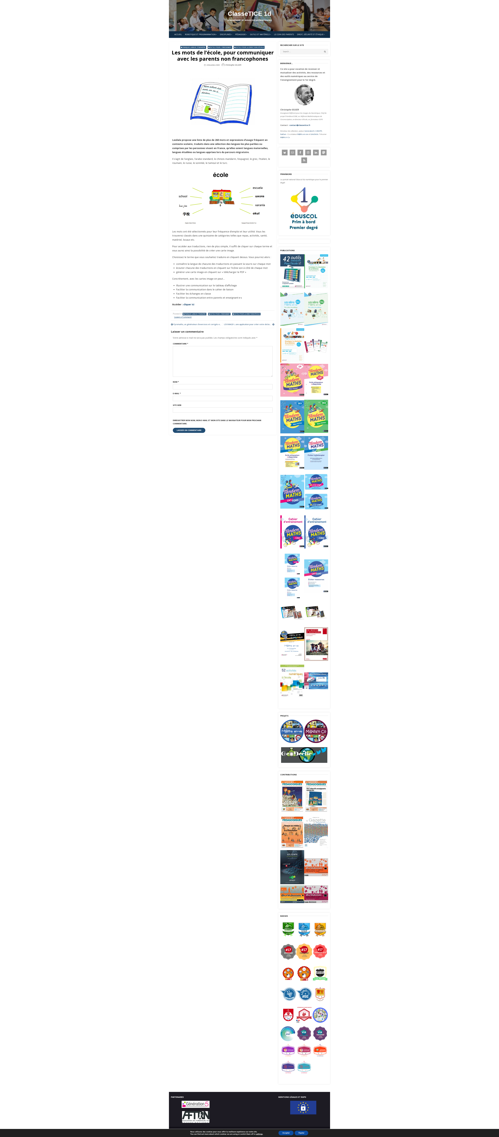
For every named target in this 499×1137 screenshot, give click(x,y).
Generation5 (309, 131)
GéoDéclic (314, 134)
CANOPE (318, 131)
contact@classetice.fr (299, 125)
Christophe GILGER (233, 65)
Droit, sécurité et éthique (310, 34)
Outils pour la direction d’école (250, 47)
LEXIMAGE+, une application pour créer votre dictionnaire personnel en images (249, 324)
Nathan (283, 134)
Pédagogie (240, 34)
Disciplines (225, 34)
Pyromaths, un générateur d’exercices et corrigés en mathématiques (197, 324)
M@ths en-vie (302, 134)
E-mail (177, 393)
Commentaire (180, 343)
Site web (177, 405)
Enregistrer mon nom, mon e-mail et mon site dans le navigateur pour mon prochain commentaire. (217, 422)
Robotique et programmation (200, 34)
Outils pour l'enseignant (220, 47)
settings (259, 1134)
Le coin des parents (284, 34)
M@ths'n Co (285, 137)
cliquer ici (188, 304)
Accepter (286, 1133)
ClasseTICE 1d (249, 13)
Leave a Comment (183, 317)
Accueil (178, 34)
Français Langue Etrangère (193, 47)
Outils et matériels (260, 34)
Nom (176, 382)
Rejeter (301, 1133)
